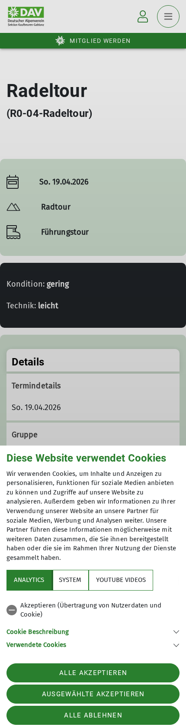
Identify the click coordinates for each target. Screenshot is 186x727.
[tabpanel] (93, 624)
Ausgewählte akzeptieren (93, 694)
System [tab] (70, 580)
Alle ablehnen (93, 715)
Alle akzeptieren (93, 673)
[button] (93, 631)
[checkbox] (93, 610)
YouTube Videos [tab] (121, 580)
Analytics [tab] (29, 580)
